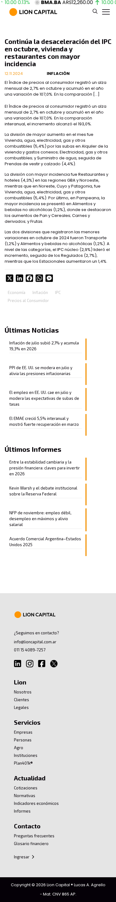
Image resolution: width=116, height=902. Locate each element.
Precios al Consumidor (28, 300)
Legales (21, 707)
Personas (23, 739)
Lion (20, 682)
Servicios (27, 722)
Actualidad (29, 778)
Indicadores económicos (36, 803)
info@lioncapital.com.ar (35, 641)
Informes (22, 811)
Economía (16, 292)
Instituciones (25, 755)
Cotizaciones (25, 787)
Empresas (23, 732)
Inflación (40, 292)
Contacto (27, 826)
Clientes (21, 699)
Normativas (24, 795)
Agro (18, 747)
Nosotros (23, 691)
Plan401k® (23, 763)
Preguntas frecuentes (34, 835)
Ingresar (22, 856)
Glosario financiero (31, 843)
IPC (58, 292)
